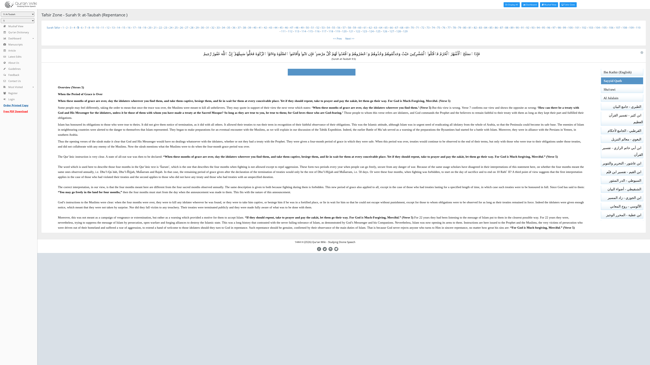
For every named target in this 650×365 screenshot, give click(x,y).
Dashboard (531, 4)
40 (254, 27)
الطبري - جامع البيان (628, 106)
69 (407, 27)
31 (207, 27)
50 (307, 27)
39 (249, 27)
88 (506, 27)
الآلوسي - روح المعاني (626, 206)
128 (398, 31)
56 (338, 27)
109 (631, 27)
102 (584, 27)
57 (344, 27)
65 (386, 27)
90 (517, 27)
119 (337, 31)
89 (512, 27)
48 (296, 27)
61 (365, 27)
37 (239, 27)
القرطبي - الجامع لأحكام (625, 130)
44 (275, 27)
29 (197, 27)
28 (191, 27)
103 (591, 27)
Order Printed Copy (15, 105)
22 (160, 27)
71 (417, 27)
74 (433, 27)
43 (270, 27)
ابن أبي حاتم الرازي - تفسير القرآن (622, 151)
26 (181, 27)
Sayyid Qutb (611, 81)
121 (351, 31)
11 (102, 27)
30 (202, 27)
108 (624, 27)
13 (113, 27)
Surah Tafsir (54, 27)
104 (597, 27)
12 (108, 27)
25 (176, 27)
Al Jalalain (609, 98)
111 (283, 31)
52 (317, 27)
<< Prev (337, 38)
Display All (513, 4)
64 (380, 27)
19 (144, 27)
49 (302, 27)
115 (310, 31)
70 (412, 27)
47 (291, 27)
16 (129, 27)
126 (385, 31)
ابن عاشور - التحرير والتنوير (623, 163)
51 (312, 27)
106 (611, 27)
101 (577, 27)
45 (281, 27)
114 (303, 31)
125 (378, 31)
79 (459, 27)
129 (405, 31)
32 (212, 27)
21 (155, 27)
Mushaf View (550, 4)
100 (570, 27)
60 (359, 27)
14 (118, 27)
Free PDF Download (15, 111)
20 (149, 27)
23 (165, 27)
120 (344, 31)
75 (438, 27)
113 (297, 31)
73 (428, 27)
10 (97, 27)
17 (134, 27)
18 (139, 27)
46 (286, 27)
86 (496, 27)
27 (186, 27)
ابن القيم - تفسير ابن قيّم (624, 172)
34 (223, 27)
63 (375, 27)
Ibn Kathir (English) (616, 72)
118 (331, 31)
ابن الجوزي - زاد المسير (625, 198)
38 (244, 27)
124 (371, 31)
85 (491, 27)
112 (290, 31)
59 (354, 27)
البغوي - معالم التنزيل (627, 139)
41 (260, 27)
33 (218, 27)
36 (233, 27)
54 (328, 27)
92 (527, 27)
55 (333, 27)
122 (358, 31)
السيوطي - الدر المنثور (626, 180)
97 (554, 27)
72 (422, 27)
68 (401, 27)
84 (485, 27)
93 (533, 27)
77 (449, 27)
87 (501, 27)
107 (618, 27)
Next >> (349, 38)
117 (324, 31)
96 (548, 27)
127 (391, 31)
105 (604, 27)
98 (559, 27)
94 (538, 27)
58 (349, 27)
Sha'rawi (608, 89)
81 (470, 27)
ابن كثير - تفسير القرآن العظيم (626, 118)
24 (170, 27)
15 (123, 27)
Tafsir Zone (569, 4)
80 (464, 27)
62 (370, 27)
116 (317, 31)
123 (364, 31)
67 (396, 27)
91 (522, 27)
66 (391, 27)
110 (638, 27)
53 (323, 27)
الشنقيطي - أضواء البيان (625, 189)
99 (564, 27)
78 (454, 27)
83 (480, 27)
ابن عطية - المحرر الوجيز (624, 215)
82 (475, 27)
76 (443, 27)
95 (543, 27)
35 (228, 27)
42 (265, 27)
